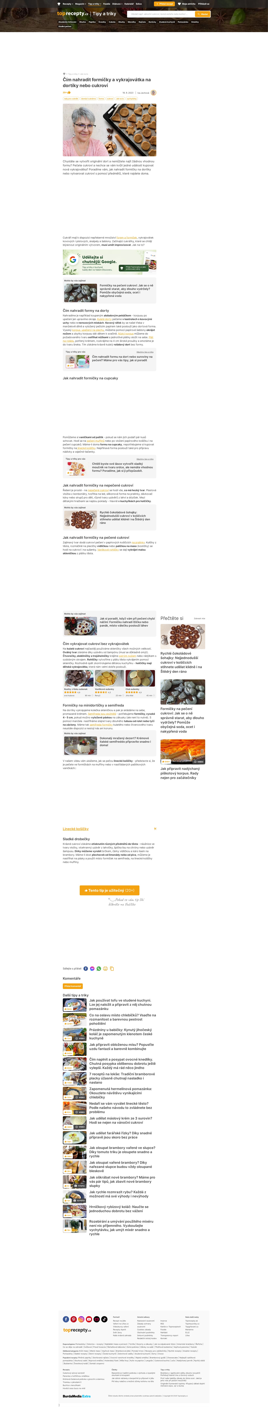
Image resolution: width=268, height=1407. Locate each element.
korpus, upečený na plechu (88, 330)
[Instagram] (81, 1319)
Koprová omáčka (96, 1360)
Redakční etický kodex (147, 1338)
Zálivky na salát (146, 1347)
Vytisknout (105, 968)
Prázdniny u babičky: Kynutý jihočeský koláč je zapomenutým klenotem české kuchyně (120, 1034)
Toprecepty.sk (191, 1321)
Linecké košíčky (76, 829)
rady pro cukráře (71, 99)
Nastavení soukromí (145, 1321)
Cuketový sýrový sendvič (74, 1373)
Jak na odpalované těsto (164, 1344)
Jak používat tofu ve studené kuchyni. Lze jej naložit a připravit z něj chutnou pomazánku (120, 1004)
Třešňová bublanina (163, 1347)
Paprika (92, 22)
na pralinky (138, 542)
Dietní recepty (95, 1354)
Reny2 (97, 695)
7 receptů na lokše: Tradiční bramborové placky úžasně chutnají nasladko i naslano (122, 1078)
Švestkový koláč (81, 1363)
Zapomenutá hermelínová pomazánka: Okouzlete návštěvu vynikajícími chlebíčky (120, 1093)
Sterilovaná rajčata (101, 1357)
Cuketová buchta (162, 1360)
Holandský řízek (111, 1360)
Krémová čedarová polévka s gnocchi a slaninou (83, 1379)
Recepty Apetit (119, 1329)
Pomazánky (80, 1344)
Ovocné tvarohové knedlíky (122, 1357)
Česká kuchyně (109, 1354)
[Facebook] (66, 1319)
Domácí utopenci (97, 1363)
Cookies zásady (144, 1329)
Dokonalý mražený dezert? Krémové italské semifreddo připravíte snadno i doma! (125, 742)
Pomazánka (183, 22)
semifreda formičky (101, 724)
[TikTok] (104, 1319)
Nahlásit (164, 1332)
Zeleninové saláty (125, 1354)
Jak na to (84, 74)
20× (65, 92)
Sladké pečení (64, 26)
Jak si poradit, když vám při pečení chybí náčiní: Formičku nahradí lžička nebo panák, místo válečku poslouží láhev (127, 622)
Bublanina (68, 1363)
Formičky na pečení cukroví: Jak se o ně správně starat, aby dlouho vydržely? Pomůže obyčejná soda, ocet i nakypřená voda (126, 291)
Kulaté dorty (104, 319)
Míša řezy (124, 1360)
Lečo (173, 1360)
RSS (162, 1324)
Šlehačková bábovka (116, 1347)
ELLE (187, 1332)
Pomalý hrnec (138, 1351)
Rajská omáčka (142, 1357)
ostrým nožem (127, 655)
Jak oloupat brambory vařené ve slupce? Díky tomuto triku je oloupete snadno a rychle (122, 1152)
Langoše (149, 1360)
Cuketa (112, 22)
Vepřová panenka (181, 1347)
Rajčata (142, 22)
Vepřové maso (108, 1351)
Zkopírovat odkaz (112, 968)
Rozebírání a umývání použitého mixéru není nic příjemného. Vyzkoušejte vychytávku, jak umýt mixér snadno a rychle (121, 1227)
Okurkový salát (80, 1360)
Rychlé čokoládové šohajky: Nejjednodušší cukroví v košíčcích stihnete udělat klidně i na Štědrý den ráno (125, 518)
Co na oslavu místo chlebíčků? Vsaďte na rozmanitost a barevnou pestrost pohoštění (122, 1019)
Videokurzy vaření (121, 1326)
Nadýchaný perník (184, 1360)
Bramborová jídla (123, 1351)
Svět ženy (117, 1332)
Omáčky (195, 22)
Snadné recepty (190, 1351)
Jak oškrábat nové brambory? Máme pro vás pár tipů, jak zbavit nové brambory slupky (122, 1181)
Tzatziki (193, 1347)
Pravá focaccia (99, 1347)
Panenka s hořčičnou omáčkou (76, 1376)
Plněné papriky (84, 1357)
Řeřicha (199, 1344)
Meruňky (132, 22)
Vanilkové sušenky (104, 689)
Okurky (121, 22)
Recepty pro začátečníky (156, 1351)
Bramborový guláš (157, 1357)
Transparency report (169, 1335)
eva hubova (69, 695)
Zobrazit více (199, 618)
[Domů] (64, 74)
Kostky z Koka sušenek (76, 689)
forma (101, 99)
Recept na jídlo (119, 1321)
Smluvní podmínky (145, 1335)
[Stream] (97, 1319)
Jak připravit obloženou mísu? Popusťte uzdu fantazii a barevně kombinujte (121, 1047)
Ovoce (161, 1354)
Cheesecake (172, 1357)
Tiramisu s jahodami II (72, 1382)
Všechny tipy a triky (145, 352)
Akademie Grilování (67, 22)
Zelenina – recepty (95, 1344)
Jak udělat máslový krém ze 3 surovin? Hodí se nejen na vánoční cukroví (120, 1120)
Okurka (82, 22)
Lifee (187, 1335)
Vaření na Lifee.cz (121, 1324)
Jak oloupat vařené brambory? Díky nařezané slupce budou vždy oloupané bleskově (120, 1167)
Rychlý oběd (199, 1360)
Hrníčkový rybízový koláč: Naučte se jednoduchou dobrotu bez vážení (119, 1209)
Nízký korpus (126, 333)
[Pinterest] (73, 1319)
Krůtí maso (83, 1351)
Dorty (154, 1354)
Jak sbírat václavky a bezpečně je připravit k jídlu (133, 1378)
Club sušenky (132, 689)
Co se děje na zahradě (72, 1347)
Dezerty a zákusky (144, 1344)
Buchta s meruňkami (71, 1385)
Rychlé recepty (174, 1351)
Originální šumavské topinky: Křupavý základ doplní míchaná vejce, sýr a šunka (183, 1384)
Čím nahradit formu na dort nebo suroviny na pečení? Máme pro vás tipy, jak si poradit (122, 358)
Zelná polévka (133, 1347)
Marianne (189, 1329)
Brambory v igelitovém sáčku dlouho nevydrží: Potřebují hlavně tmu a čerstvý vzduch (180, 1374)
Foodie (163, 1329)
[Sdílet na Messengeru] (92, 968)
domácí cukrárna (88, 99)
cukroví (110, 99)
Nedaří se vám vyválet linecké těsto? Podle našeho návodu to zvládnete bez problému (120, 1107)
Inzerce (164, 1321)
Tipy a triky (104, 13)
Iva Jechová (143, 93)
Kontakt (164, 1338)
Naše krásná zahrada (122, 1335)
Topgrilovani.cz (191, 1326)
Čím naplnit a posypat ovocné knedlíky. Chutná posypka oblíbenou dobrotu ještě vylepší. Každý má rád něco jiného (122, 1063)
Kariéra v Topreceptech (171, 1326)
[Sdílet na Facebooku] (85, 968)
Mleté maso (95, 1351)
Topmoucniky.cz (192, 1324)
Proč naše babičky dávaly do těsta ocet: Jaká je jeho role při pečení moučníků (181, 1379)
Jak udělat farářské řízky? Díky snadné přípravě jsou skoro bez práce (120, 1135)
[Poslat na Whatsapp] (99, 968)
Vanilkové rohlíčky (108, 549)
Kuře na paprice (137, 1360)
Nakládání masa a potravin (116, 1344)
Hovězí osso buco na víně (74, 1388)
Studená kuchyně (167, 22)
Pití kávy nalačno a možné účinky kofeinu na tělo (133, 1381)
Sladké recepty (80, 1354)
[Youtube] (89, 1319)
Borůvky (152, 22)
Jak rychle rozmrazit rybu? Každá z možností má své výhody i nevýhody (119, 1194)
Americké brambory (185, 1344)
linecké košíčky (86, 448)
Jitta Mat (129, 695)
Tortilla (132, 1344)
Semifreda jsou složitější (102, 713)
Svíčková (88, 1347)
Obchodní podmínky (146, 1332)
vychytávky (132, 99)
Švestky (102, 22)
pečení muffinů (95, 440)
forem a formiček (127, 237)
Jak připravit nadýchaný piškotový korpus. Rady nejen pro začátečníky (180, 773)
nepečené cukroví (98, 490)
